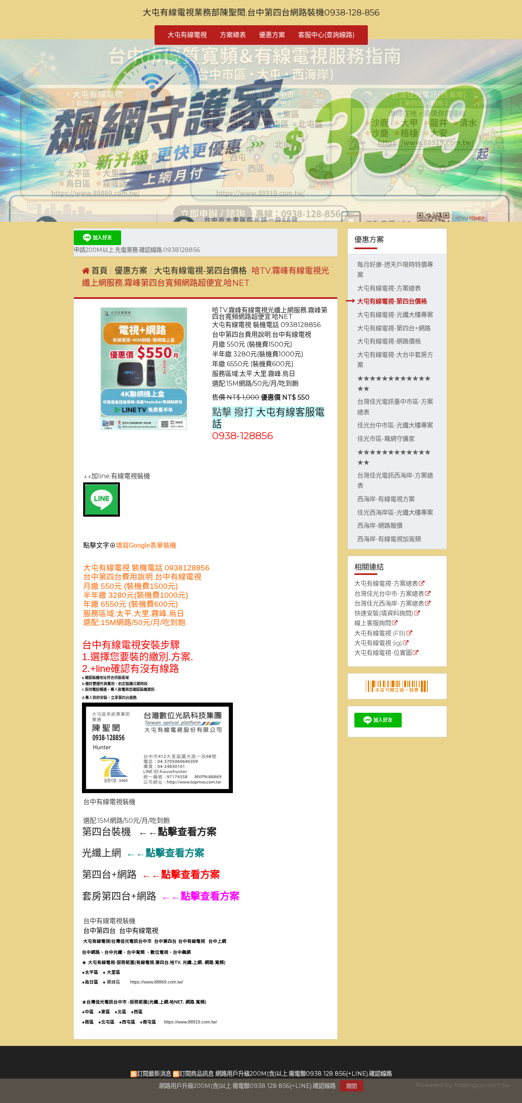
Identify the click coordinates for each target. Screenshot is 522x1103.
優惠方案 (132, 271)
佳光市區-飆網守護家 (386, 438)
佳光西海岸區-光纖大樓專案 (395, 512)
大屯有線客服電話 (268, 418)
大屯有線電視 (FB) (380, 633)
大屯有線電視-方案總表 (389, 288)
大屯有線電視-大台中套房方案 (395, 360)
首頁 (99, 271)
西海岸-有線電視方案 (386, 499)
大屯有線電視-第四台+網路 (394, 328)
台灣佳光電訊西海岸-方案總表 (395, 480)
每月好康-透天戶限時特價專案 (395, 270)
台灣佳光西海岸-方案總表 (389, 603)
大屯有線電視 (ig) (378, 643)
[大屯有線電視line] (101, 514)
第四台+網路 (109, 874)
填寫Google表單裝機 (146, 545)
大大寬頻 (118, 991)
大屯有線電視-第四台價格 (392, 301)
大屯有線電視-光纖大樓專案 (395, 314)
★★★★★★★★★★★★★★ (394, 383)
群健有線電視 (95, 991)
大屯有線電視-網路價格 (389, 341)
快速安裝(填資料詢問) (384, 613)
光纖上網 (101, 853)
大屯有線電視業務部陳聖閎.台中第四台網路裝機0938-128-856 (261, 12)
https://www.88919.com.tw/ (190, 1021)
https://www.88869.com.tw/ (156, 981)
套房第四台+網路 (119, 896)
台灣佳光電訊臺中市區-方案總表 (395, 407)
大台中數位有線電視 (147, 991)
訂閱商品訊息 (196, 1073)
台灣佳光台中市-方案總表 (389, 593)
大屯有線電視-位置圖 (383, 653)
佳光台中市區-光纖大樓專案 (395, 425)
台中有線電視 (111, 645)
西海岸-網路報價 (380, 525)
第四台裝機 (106, 832)
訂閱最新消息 (154, 1073)
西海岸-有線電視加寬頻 (389, 539)
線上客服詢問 (372, 623)
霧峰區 (113, 981)
